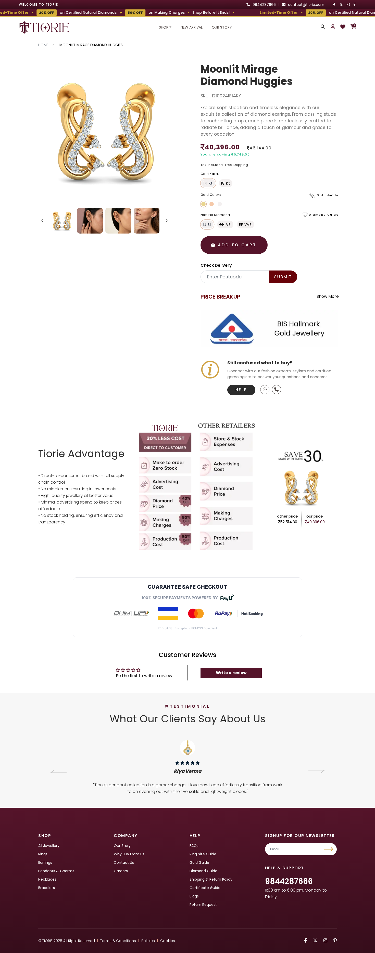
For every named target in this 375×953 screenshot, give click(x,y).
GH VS (225, 224)
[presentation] (59, 771)
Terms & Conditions (118, 940)
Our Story (222, 27)
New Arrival (192, 27)
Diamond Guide (203, 870)
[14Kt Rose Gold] (212, 204)
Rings (42, 854)
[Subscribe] (329, 849)
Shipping (240, 165)
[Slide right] (166, 220)
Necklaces (47, 879)
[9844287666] (264, 389)
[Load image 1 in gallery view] (62, 221)
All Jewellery (48, 845)
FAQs (194, 845)
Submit (283, 277)
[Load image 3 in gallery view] (118, 221)
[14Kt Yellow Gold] (203, 204)
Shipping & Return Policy (211, 879)
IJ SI (207, 224)
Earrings (45, 862)
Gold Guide (199, 862)
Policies (148, 940)
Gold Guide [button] (328, 195)
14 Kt (208, 183)
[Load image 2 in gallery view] (90, 221)
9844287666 (289, 881)
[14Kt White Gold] (220, 204)
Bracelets (46, 887)
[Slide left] (42, 220)
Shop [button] (163, 27)
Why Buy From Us (129, 854)
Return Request (203, 904)
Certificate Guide (205, 887)
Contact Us (124, 862)
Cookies (167, 940)
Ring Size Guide (203, 854)
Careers (121, 870)
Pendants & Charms (56, 870)
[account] (333, 26)
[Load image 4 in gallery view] (146, 221)
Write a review (231, 673)
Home (43, 44)
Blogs (194, 896)
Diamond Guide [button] (324, 215)
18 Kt (225, 183)
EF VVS (245, 224)
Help (241, 389)
